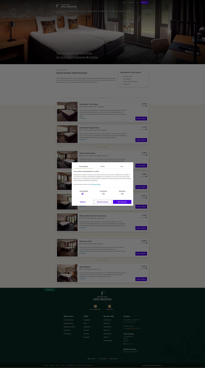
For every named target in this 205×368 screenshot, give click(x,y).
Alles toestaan (122, 202)
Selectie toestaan (102, 202)
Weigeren (83, 202)
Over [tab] (121, 166)
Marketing (122, 191)
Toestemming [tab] (83, 166)
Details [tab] (102, 166)
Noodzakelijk (84, 191)
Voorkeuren (103, 191)
